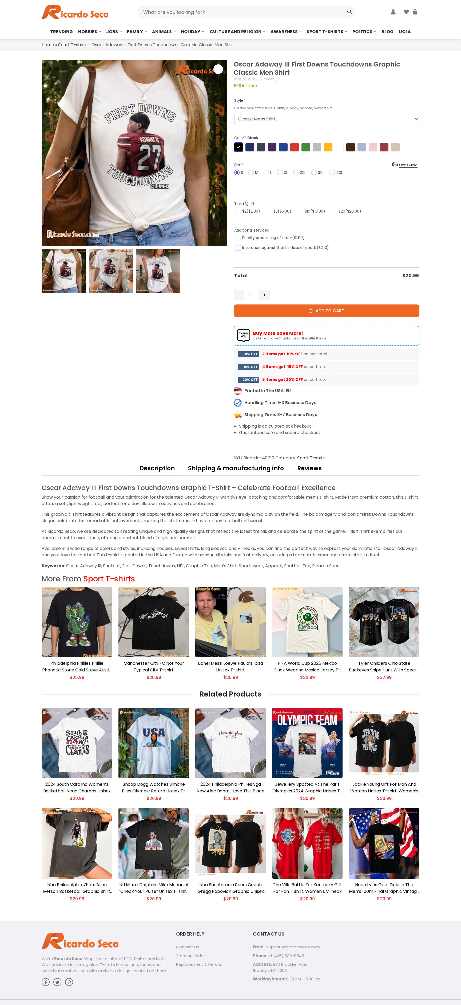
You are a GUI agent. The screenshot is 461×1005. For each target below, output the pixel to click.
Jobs (112, 32)
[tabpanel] (230, 526)
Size (238, 164)
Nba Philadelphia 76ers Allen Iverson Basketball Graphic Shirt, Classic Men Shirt (77, 888)
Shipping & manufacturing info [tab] (236, 468)
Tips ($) (243, 203)
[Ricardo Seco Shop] (75, 12)
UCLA (405, 32)
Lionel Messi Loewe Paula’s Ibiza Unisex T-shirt (230, 666)
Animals (162, 32)
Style (239, 100)
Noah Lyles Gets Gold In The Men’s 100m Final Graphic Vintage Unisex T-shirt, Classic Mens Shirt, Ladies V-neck (384, 888)
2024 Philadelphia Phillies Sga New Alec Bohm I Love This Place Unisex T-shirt (230, 787)
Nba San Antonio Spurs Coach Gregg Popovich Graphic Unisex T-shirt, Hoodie (230, 888)
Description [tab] (157, 468)
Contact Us (187, 947)
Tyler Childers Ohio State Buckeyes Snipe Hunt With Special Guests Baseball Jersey (384, 666)
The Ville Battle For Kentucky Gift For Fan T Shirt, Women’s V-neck (307, 888)
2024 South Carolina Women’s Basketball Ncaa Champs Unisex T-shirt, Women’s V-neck (77, 787)
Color (246, 137)
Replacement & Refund (199, 964)
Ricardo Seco (68, 958)
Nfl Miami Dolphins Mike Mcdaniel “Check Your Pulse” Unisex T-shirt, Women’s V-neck (154, 888)
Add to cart (328, 311)
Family (135, 32)
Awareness (284, 32)
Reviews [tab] (309, 468)
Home (48, 45)
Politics (362, 32)
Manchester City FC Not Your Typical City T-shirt (154, 666)
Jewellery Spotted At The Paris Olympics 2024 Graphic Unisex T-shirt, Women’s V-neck (307, 787)
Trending (61, 32)
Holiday (190, 32)
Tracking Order (190, 956)
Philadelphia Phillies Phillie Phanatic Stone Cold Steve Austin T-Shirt (77, 666)
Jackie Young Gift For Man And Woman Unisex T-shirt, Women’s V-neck (384, 787)
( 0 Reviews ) (266, 79)
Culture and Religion (235, 32)
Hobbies (87, 32)
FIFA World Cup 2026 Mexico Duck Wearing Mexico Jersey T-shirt (307, 666)
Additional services (251, 230)
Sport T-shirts (325, 32)
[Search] (349, 12)
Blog (387, 32)
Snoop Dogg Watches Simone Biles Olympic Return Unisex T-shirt (154, 787)
